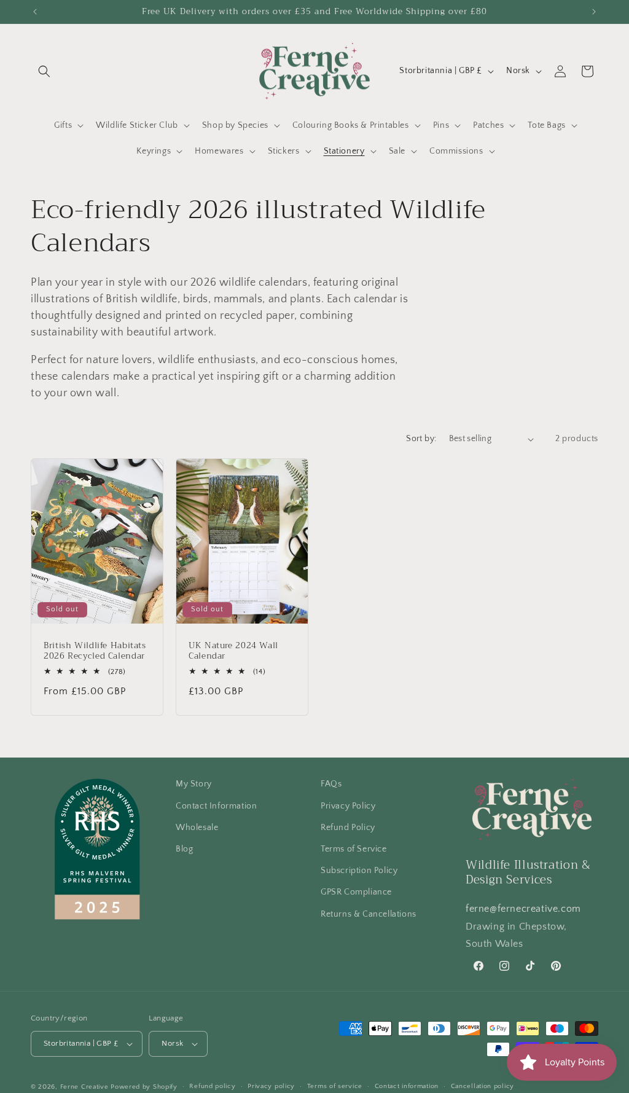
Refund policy (212, 1086)
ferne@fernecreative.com (523, 908)
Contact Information (216, 806)
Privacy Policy (348, 806)
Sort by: (421, 439)
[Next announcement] (594, 11)
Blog (184, 849)
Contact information (407, 1086)
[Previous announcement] (35, 11)
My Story (194, 784)
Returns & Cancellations (368, 914)
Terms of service (334, 1086)
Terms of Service (354, 849)
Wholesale (197, 827)
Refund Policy (348, 827)
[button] (44, 71)
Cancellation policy (482, 1086)
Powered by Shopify (144, 1087)
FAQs (331, 784)
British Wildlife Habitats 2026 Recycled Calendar (95, 651)
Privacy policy (271, 1086)
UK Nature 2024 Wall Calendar (233, 651)
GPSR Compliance (356, 892)
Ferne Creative (84, 1087)
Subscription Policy (359, 871)
